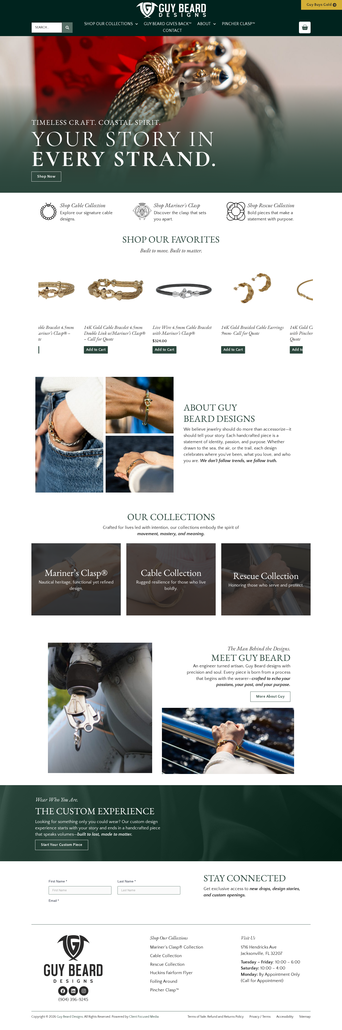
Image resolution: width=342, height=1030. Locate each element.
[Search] (67, 27)
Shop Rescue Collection (271, 205)
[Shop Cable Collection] (48, 211)
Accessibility (284, 1017)
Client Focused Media (144, 1017)
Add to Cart (52, 350)
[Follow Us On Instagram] (83, 991)
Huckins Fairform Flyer (171, 972)
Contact (172, 30)
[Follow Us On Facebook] (62, 991)
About (204, 24)
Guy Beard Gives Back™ (167, 24)
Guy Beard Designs (70, 1017)
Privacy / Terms (260, 1017)
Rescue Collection (167, 964)
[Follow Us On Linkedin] (73, 991)
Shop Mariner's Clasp (177, 205)
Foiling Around (163, 981)
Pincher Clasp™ (238, 24)
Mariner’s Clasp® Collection (176, 947)
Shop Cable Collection (83, 205)
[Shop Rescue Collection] (236, 211)
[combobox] (46, 27)
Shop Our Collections (108, 24)
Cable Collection (166, 955)
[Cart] (305, 27)
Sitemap (305, 1017)
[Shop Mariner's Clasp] (142, 211)
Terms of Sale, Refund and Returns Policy (216, 1017)
